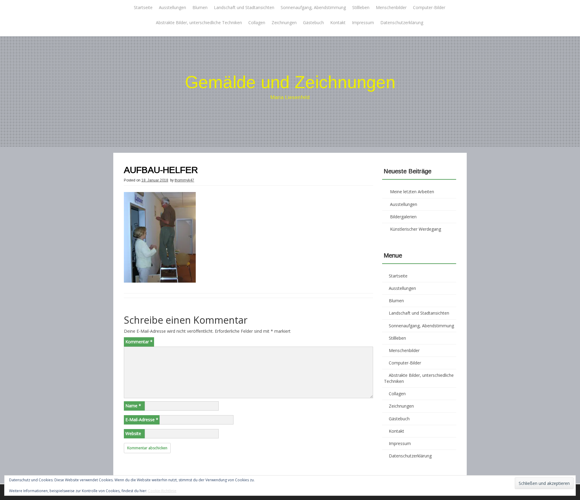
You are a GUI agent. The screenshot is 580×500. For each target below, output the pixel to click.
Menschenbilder (391, 7)
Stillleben (360, 7)
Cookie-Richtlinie (162, 490)
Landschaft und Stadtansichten (244, 7)
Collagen (256, 22)
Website (133, 433)
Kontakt (338, 22)
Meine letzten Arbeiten (412, 191)
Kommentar (139, 342)
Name (133, 406)
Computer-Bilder (429, 7)
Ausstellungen (172, 7)
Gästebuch (313, 22)
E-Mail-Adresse (141, 419)
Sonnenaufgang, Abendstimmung (313, 7)
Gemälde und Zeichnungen (290, 82)
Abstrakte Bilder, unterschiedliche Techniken (199, 22)
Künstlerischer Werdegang (415, 229)
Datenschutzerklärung (401, 22)
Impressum (363, 22)
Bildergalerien (403, 217)
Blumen (200, 7)
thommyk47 (184, 180)
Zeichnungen (284, 22)
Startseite (143, 7)
